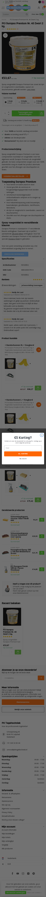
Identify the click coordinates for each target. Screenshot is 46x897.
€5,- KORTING (23, 454)
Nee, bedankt (23, 458)
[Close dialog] (41, 435)
